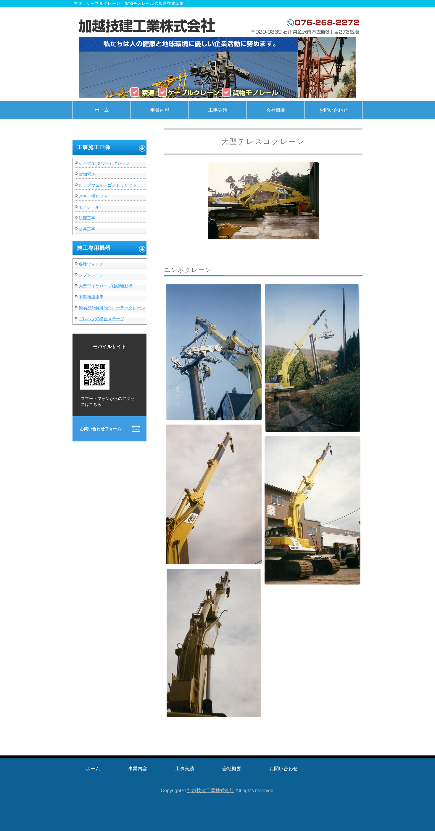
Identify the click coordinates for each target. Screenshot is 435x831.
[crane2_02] (214, 415)
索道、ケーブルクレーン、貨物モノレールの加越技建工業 (147, 26)
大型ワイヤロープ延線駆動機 (106, 286)
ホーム (102, 110)
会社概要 (275, 110)
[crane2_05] (312, 579)
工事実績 (217, 110)
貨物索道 (87, 174)
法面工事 (87, 218)
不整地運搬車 (91, 296)
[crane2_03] (312, 427)
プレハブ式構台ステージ (101, 318)
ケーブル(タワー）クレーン (104, 163)
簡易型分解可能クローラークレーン (112, 307)
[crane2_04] (214, 559)
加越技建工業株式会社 (210, 790)
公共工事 (87, 229)
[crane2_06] (214, 712)
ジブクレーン (91, 275)
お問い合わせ (333, 110)
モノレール (89, 207)
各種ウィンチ (91, 264)
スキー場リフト (93, 196)
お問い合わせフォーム (100, 428)
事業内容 (159, 110)
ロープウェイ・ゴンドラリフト (108, 185)
